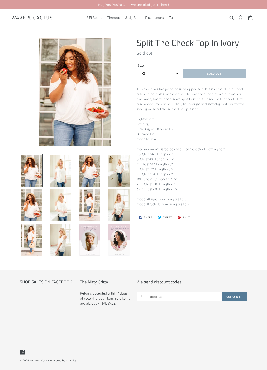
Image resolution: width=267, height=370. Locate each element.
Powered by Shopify (63, 360)
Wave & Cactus (32, 18)
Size (141, 65)
